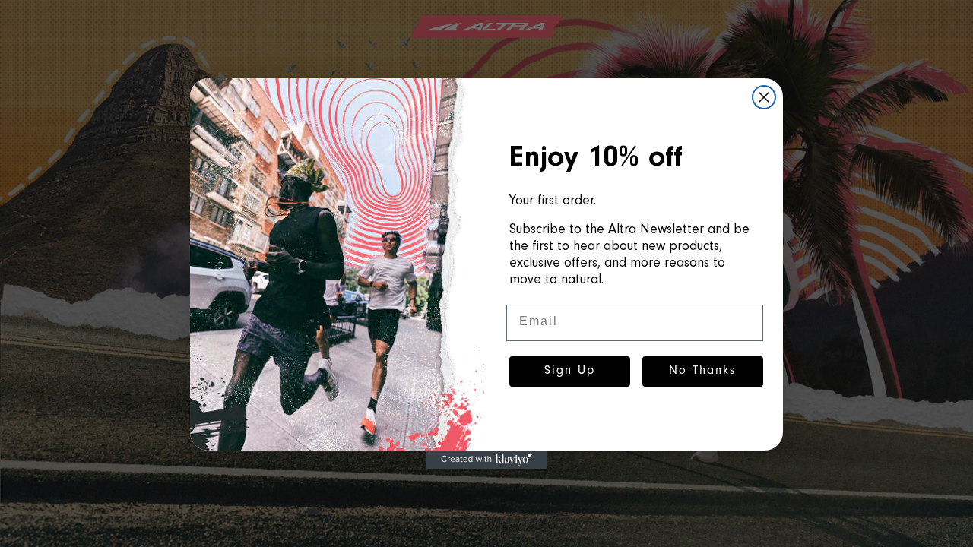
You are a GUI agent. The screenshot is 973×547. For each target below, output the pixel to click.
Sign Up (569, 371)
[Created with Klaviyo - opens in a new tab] (486, 460)
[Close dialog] (764, 97)
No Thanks (703, 371)
